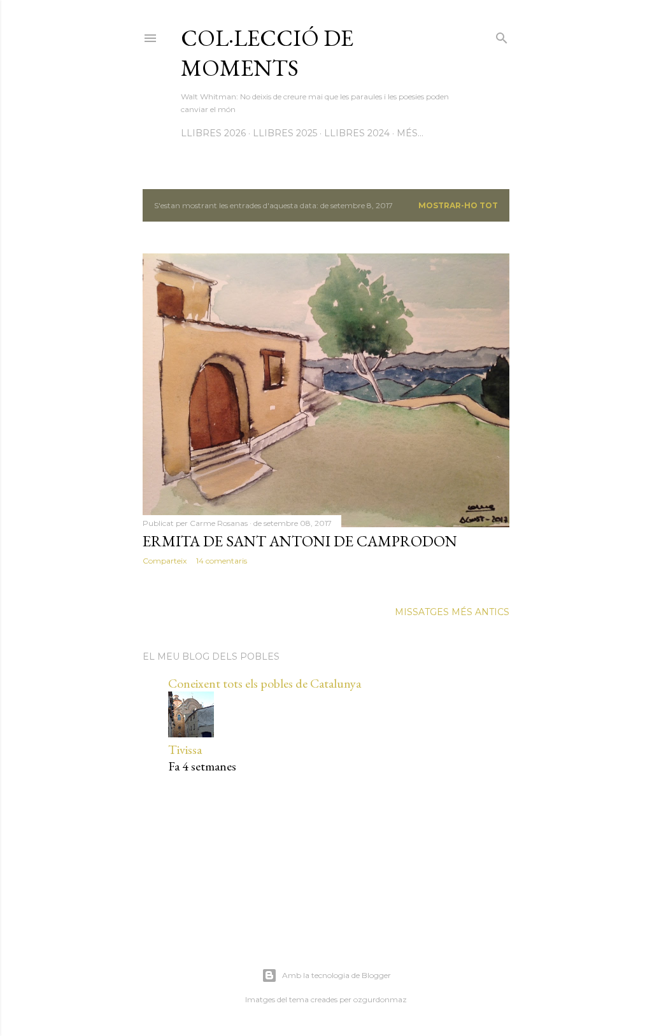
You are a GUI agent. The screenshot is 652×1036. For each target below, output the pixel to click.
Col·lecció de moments (267, 53)
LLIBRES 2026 (213, 133)
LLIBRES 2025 (285, 133)
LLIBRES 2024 (357, 133)
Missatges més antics (452, 612)
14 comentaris (221, 560)
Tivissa (185, 749)
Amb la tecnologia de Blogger (336, 975)
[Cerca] (501, 35)
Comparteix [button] (165, 560)
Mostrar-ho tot (458, 205)
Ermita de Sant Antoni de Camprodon (300, 541)
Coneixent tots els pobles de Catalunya (264, 683)
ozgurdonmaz (380, 999)
